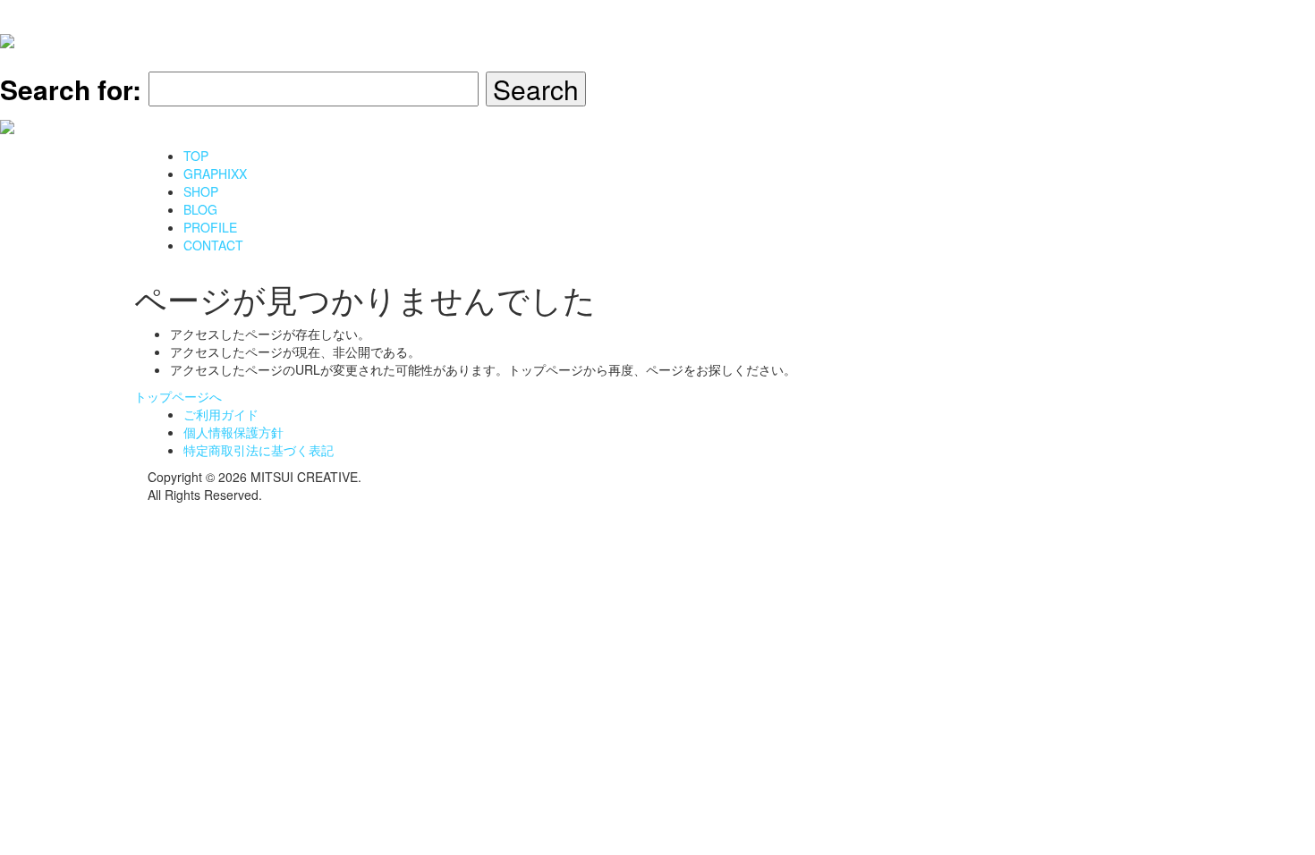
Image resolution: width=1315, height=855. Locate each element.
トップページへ (178, 396)
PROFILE (210, 227)
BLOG (200, 209)
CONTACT (213, 245)
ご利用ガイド (221, 414)
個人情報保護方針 (233, 432)
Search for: (70, 89)
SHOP (200, 191)
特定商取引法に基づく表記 (258, 450)
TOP (195, 156)
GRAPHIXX (215, 173)
